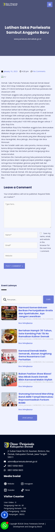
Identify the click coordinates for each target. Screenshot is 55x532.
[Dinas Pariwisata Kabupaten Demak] (10, 4)
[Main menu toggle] (49, 4)
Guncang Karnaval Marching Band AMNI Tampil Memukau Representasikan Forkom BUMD (36, 398)
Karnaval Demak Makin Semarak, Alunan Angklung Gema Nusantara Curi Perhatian (35, 355)
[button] (27, 418)
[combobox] (21, 299)
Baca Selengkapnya (25, 323)
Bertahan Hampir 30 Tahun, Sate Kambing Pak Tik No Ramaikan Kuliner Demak (35, 333)
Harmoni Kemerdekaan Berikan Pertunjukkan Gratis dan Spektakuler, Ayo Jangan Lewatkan (36, 312)
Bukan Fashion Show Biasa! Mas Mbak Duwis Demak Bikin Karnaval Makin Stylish (35, 376)
